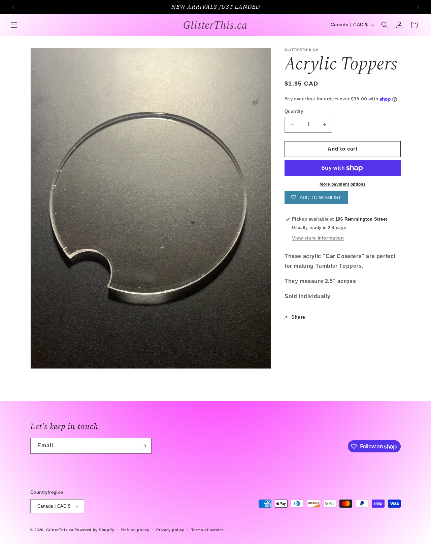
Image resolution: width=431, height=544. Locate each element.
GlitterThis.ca (59, 530)
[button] (14, 25)
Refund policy (135, 530)
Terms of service (207, 530)
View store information (318, 238)
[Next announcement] (417, 7)
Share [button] (298, 317)
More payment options (343, 184)
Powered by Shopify (94, 530)
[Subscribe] (143, 446)
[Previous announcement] (13, 7)
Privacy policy (170, 530)
